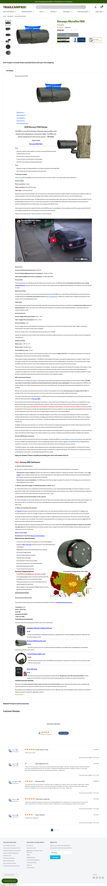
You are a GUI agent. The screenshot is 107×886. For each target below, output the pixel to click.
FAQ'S (28, 855)
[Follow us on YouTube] (100, 877)
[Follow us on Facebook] (94, 877)
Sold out (68, 35)
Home (4, 16)
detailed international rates (64, 602)
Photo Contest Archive (9, 863)
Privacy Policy (30, 867)
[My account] (95, 7)
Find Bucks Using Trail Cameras (12, 850)
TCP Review (9, 71)
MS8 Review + (20, 112)
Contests (53, 11)
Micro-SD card (27, 544)
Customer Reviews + (22, 123)
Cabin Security (7, 855)
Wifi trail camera (32, 380)
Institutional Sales (83, 11)
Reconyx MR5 (36, 398)
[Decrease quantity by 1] (67, 30)
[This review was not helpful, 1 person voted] (97, 793)
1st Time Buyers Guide (9, 845)
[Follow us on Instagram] (97, 877)
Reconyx (20, 177)
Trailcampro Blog (31, 862)
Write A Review (63, 733)
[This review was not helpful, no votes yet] (97, 757)
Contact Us (30, 845)
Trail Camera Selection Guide (11, 866)
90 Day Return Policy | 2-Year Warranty (34, 851)
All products (10, 16)
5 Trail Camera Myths (9, 858)
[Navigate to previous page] (49, 830)
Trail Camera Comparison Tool (11, 848)
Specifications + (21, 115)
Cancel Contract (31, 848)
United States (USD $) (9, 874)
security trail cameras (76, 439)
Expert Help (99, 11)
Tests (41, 11)
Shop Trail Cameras (8, 11)
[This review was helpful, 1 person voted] (94, 775)
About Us (29, 865)
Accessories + (21, 120)
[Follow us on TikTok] (103, 877)
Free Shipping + (21, 118)
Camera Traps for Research (10, 853)
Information (66, 11)
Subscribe (55, 857)
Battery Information (8, 860)
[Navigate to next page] (58, 830)
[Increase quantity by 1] (75, 30)
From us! (19, 511)
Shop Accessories (27, 11)
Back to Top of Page (21, 532)
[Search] (84, 7)
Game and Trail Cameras (38, 535)
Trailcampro (60, 25)
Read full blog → (19, 694)
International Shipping (33, 860)
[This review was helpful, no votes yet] (94, 757)
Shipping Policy (31, 857)
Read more (62, 770)
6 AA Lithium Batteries (52, 296)
